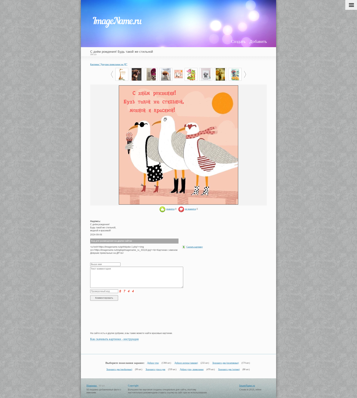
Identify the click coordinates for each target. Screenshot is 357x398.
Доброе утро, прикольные (192, 369)
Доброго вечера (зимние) (186, 363)
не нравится (190, 209)
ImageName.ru (247, 385)
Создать (238, 41)
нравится (170, 209)
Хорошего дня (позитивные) (225, 363)
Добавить (258, 41)
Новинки (91, 385)
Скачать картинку (194, 247)
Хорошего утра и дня (155, 369)
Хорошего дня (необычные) (119, 369)
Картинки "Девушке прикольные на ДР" (108, 64)
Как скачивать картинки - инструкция (114, 339)
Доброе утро (153, 363)
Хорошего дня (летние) (229, 369)
